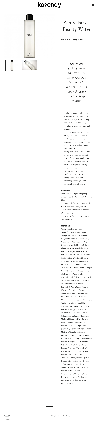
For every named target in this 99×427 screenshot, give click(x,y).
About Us (7, 416)
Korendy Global (64, 416)
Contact (7, 419)
